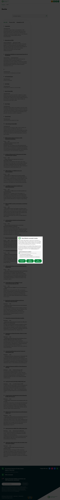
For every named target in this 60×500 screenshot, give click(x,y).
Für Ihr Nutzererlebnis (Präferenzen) (25, 254)
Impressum (20, 249)
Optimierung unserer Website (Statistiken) (26, 255)
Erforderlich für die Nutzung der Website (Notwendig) (28, 253)
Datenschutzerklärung (34, 248)
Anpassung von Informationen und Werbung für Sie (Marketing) (30, 256)
